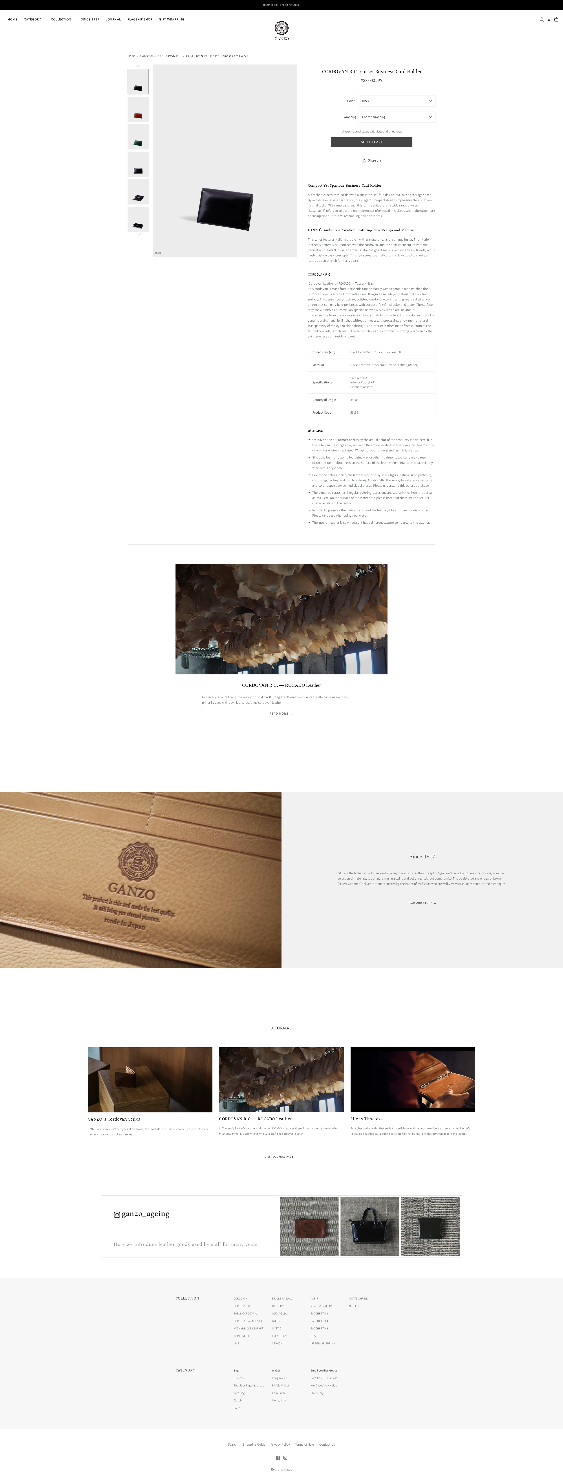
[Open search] (542, 19)
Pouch (238, 1408)
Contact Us (327, 1444)
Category (32, 19)
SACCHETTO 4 (319, 1321)
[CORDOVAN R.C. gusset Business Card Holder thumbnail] (138, 81)
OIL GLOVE (278, 1306)
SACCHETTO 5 (319, 1329)
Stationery (317, 1393)
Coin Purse (278, 1393)
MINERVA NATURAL (322, 1306)
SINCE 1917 (90, 19)
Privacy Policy (280, 1444)
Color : (351, 101)
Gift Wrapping (172, 19)
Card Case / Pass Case (324, 1378)
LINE (236, 1344)
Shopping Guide (254, 1444)
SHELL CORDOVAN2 (246, 1314)
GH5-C (314, 1336)
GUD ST (277, 1321)
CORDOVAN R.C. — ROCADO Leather (255, 1119)
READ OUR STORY (422, 903)
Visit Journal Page (281, 1157)
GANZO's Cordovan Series (114, 1119)
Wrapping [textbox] (350, 117)
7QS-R (314, 1299)
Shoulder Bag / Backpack (249, 1386)
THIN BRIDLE (242, 1336)
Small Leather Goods (324, 1371)
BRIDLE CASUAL (282, 1299)
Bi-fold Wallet (280, 1386)
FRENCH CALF (280, 1336)
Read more (281, 713)
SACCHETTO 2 (319, 1314)
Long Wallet (279, 1378)
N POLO (353, 1306)
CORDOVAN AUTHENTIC (248, 1321)
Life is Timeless (366, 1119)
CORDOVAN (240, 1299)
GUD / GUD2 (279, 1314)
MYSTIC (276, 1329)
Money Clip (279, 1401)
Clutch (238, 1401)
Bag (236, 1371)
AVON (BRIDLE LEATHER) (249, 1329)
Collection (61, 19)
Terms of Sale (304, 1444)
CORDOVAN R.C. (169, 56)
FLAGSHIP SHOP (140, 19)
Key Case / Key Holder (324, 1386)
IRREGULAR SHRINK (323, 1344)
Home (12, 19)
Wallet (276, 1371)
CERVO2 (277, 1344)
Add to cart (371, 142)
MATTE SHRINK (358, 1299)
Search (233, 1444)
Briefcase (239, 1378)
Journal (113, 19)
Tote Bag (239, 1393)
